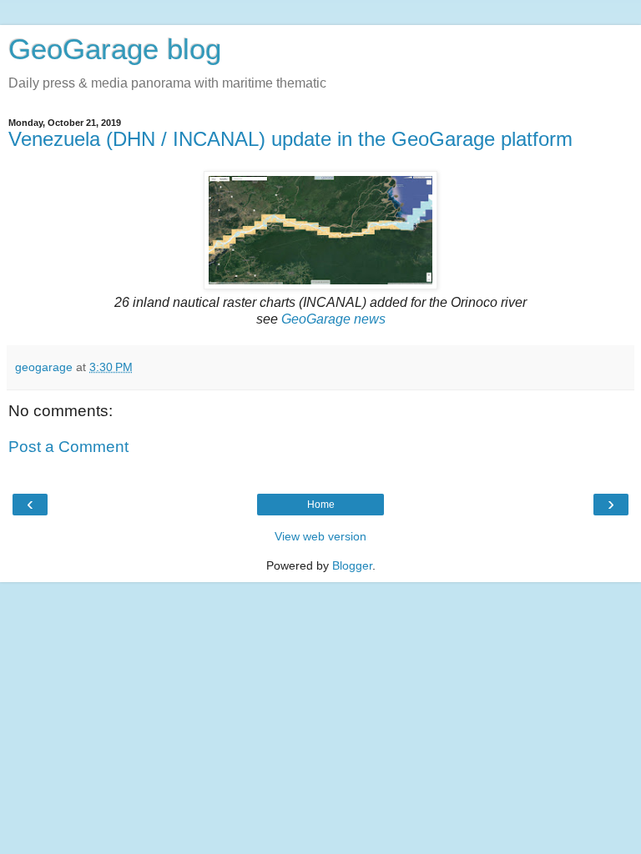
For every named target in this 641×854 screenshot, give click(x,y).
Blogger (352, 565)
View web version (320, 536)
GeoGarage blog (114, 49)
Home (321, 504)
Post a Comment (68, 446)
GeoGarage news (333, 319)
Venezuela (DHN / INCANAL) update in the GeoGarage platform (290, 139)
